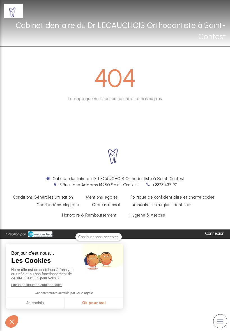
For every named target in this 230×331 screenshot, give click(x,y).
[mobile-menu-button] (220, 321)
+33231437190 (164, 184)
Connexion (214, 233)
